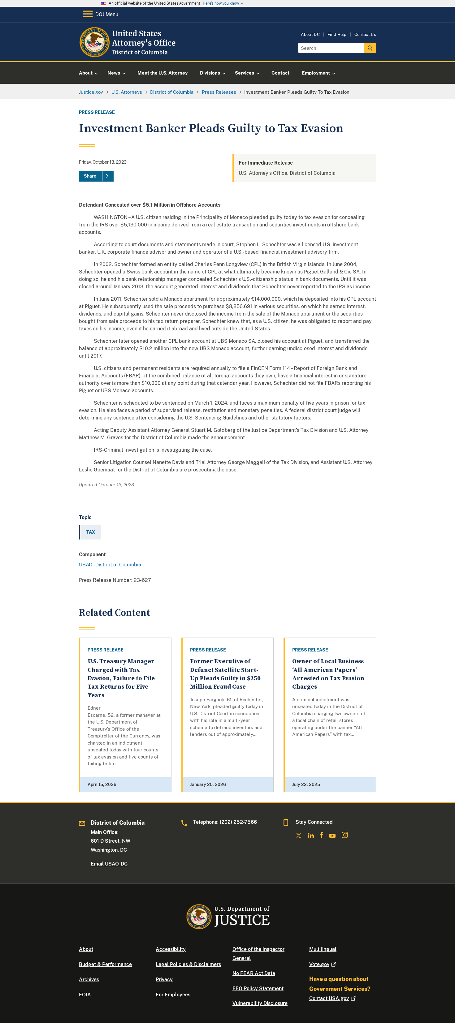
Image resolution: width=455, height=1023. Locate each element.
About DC (310, 34)
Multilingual (322, 949)
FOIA (85, 995)
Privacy (164, 979)
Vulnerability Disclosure (260, 1003)
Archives (89, 979)
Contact (329, 998)
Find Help (337, 34)
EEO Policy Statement (258, 988)
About (86, 949)
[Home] (128, 54)
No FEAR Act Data (253, 973)
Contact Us (365, 34)
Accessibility (171, 949)
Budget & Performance (105, 964)
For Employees (173, 995)
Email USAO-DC (109, 864)
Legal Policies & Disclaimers (188, 964)
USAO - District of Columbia (110, 565)
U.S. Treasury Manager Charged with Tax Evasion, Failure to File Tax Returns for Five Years (121, 678)
